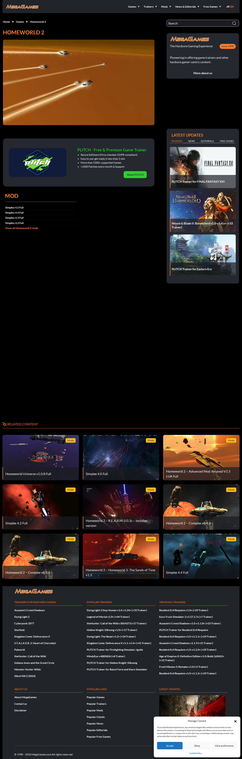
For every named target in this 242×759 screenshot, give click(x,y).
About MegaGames (25, 697)
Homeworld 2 (38, 21)
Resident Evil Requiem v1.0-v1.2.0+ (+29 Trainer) (187, 649)
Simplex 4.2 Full (14, 222)
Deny (197, 745)
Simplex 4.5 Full (14, 207)
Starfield (19, 629)
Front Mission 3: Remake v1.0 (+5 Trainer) (183, 666)
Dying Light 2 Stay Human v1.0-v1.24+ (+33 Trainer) (117, 610)
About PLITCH (135, 174)
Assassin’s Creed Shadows (29, 610)
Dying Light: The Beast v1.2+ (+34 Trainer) (111, 636)
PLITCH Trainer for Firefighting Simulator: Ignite (115, 649)
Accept (170, 745)
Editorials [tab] (207, 141)
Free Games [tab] (227, 141)
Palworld (19, 649)
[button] (235, 720)
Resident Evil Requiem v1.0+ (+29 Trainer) (183, 610)
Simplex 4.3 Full (14, 217)
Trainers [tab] (176, 141)
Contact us (20, 703)
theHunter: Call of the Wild (30, 656)
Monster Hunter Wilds (27, 669)
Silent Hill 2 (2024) (25, 675)
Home (6, 21)
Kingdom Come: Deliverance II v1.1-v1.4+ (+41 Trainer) (119, 643)
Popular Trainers (96, 703)
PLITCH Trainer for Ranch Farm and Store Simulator (117, 669)
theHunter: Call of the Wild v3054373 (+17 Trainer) (117, 623)
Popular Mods (95, 710)
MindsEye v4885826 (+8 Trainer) (106, 656)
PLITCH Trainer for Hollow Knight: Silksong (112, 662)
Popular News (95, 723)
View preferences (224, 745)
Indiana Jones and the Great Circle (34, 662)
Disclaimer (20, 710)
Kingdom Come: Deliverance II (32, 636)
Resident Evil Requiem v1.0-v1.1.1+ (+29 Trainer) (187, 636)
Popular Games (96, 697)
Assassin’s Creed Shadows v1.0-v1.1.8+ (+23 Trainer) (190, 623)
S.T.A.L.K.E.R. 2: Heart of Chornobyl (35, 643)
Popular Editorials (97, 730)
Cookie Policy (195, 753)
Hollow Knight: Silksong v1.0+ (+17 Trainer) (112, 629)
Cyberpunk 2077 (24, 623)
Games (20, 21)
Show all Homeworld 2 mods (21, 228)
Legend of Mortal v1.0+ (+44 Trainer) (108, 616)
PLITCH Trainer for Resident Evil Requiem (183, 629)
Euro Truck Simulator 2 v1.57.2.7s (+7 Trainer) (186, 616)
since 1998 (228, 46)
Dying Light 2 (21, 616)
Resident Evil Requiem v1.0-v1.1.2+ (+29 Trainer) (187, 673)
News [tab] (191, 141)
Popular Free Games (99, 736)
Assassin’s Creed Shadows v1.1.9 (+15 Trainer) (186, 643)
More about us (202, 73)
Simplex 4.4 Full (14, 212)
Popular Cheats (96, 716)
